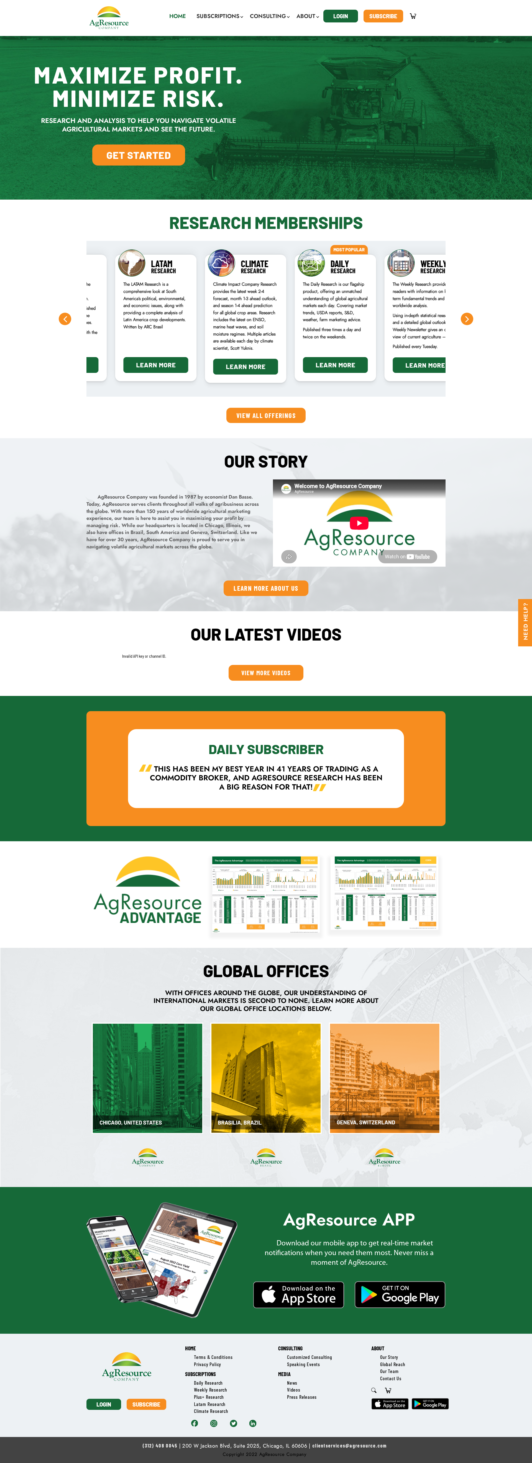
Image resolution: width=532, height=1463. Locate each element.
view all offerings (266, 415)
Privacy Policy (207, 1364)
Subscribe (383, 16)
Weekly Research (210, 1390)
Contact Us (390, 1378)
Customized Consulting (309, 1357)
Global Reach (392, 1364)
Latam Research (210, 1404)
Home (190, 1348)
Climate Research (211, 1411)
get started (138, 155)
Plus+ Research (209, 1397)
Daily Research (208, 1383)
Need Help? (526, 621)
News (292, 1383)
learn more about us (266, 588)
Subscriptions (200, 1374)
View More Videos (266, 673)
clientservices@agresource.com (349, 1446)
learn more (131, 365)
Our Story (389, 1357)
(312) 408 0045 (159, 1446)
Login (340, 16)
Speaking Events (303, 1364)
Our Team (389, 1371)
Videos (293, 1390)
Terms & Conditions (213, 1357)
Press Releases (302, 1397)
